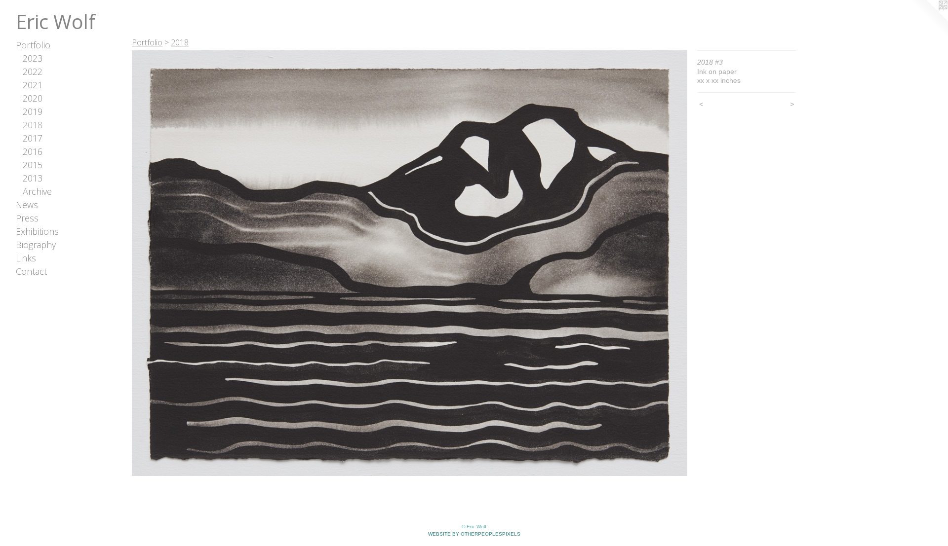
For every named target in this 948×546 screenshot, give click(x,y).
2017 (32, 138)
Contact (31, 271)
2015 (32, 165)
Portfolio (33, 45)
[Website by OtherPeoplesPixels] (928, 19)
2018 (32, 125)
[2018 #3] (409, 263)
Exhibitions (37, 231)
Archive (37, 191)
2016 (32, 151)
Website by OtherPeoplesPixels (474, 534)
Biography (36, 245)
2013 (32, 178)
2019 (32, 111)
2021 (32, 85)
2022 (32, 71)
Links (26, 258)
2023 (32, 58)
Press (27, 218)
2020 (32, 98)
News (27, 205)
